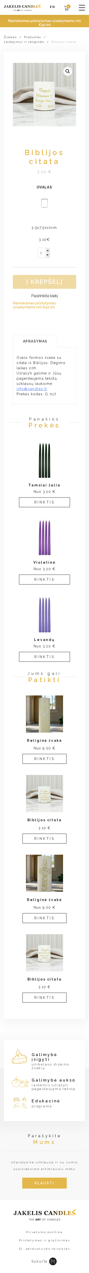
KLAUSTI (44, 1183)
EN (52, 7)
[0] (66, 9)
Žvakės (10, 37)
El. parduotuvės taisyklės (44, 1248)
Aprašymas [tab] (35, 341)
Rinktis (44, 502)
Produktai (32, 37)
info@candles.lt (32, 389)
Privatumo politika (44, 1232)
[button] (67, 71)
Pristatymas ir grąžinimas (44, 1240)
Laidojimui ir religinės (24, 42)
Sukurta (39, 1261)
